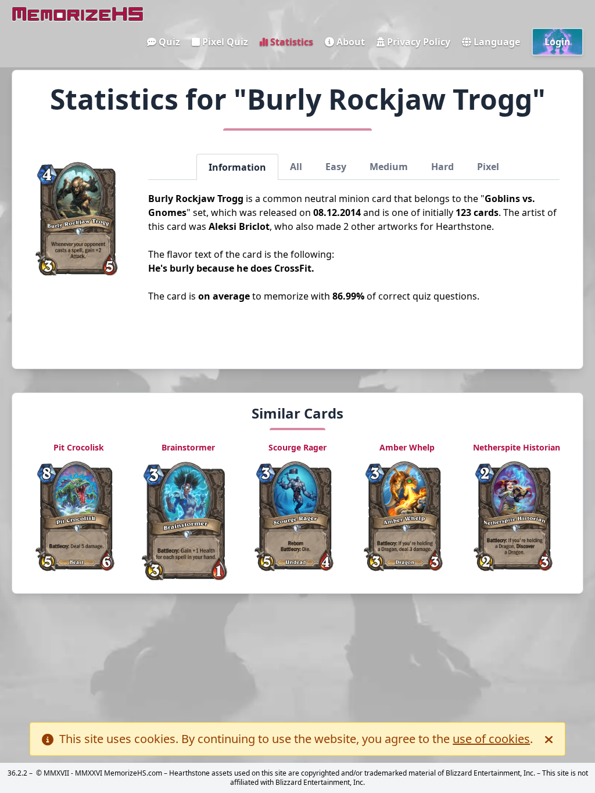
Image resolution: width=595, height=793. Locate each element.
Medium (389, 166)
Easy (335, 166)
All (296, 166)
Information (237, 167)
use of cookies (491, 739)
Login (557, 41)
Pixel (488, 166)
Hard (442, 166)
